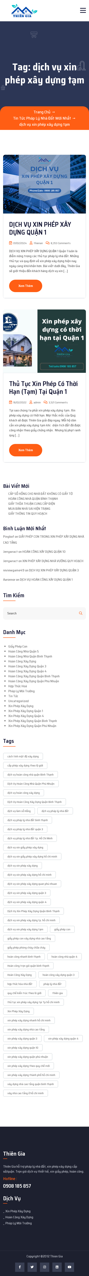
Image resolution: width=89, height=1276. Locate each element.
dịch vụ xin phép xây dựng (22, 865)
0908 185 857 (17, 1186)
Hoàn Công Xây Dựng (22, 661)
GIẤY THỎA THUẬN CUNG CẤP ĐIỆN (31, 503)
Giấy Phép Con (17, 646)
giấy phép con (62, 929)
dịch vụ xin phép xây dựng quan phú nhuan (32, 883)
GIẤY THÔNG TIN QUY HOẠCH (27, 513)
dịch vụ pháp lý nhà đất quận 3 (25, 829)
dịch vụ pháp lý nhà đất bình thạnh (27, 820)
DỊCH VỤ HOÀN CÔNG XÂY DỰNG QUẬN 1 (46, 579)
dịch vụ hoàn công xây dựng (23, 792)
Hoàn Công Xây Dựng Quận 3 (27, 666)
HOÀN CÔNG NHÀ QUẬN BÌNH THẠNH (33, 498)
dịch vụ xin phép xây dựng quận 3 (26, 893)
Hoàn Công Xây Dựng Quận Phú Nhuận (33, 681)
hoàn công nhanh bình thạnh (24, 956)
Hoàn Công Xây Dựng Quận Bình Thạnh (34, 676)
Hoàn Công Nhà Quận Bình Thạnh (30, 656)
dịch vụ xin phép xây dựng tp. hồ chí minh (31, 920)
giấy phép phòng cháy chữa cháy (26, 947)
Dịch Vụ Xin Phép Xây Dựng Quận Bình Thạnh (33, 911)
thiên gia (57, 993)
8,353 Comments (60, 243)
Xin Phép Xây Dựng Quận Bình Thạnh (32, 720)
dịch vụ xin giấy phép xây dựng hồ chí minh (32, 856)
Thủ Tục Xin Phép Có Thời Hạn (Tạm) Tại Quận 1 (43, 388)
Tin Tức (13, 696)
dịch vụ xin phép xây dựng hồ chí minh (29, 874)
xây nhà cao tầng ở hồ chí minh (25, 1093)
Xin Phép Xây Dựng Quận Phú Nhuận (32, 725)
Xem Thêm (25, 285)
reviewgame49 (13, 570)
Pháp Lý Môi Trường (21, 691)
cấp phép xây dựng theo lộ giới (25, 765)
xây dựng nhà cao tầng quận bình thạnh (30, 1084)
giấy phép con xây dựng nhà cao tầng (29, 938)
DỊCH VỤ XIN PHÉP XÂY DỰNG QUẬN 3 (54, 570)
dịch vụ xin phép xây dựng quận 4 (27, 902)
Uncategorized (18, 701)
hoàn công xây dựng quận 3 (59, 975)
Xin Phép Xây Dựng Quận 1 (25, 711)
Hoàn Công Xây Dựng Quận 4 (27, 671)
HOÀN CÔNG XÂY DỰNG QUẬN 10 (44, 551)
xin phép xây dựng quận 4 (63, 1038)
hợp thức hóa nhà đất (19, 984)
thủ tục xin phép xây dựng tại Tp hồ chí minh (33, 1002)
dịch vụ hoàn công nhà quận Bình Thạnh (30, 774)
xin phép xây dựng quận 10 (22, 1047)
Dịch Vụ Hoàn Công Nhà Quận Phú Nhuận (30, 783)
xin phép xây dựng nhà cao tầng (26, 1029)
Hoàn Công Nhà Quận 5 (23, 651)
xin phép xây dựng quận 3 (22, 1038)
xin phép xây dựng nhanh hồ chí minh (29, 1020)
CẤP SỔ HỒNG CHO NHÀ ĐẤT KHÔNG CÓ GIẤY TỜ (40, 493)
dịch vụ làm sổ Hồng (19, 811)
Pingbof (8, 536)
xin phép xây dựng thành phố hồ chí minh (31, 1075)
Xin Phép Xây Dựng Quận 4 (26, 715)
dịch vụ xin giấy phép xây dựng (25, 847)
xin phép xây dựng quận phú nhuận (27, 1056)
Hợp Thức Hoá (17, 686)
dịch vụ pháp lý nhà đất (55, 811)
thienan (38, 243)
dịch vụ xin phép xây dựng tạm (25, 929)
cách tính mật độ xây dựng (23, 756)
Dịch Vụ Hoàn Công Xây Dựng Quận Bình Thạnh (34, 802)
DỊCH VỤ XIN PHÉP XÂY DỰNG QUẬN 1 (40, 228)
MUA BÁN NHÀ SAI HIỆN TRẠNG (29, 508)
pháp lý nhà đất (52, 984)
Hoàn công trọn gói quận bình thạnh (28, 965)
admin (37, 402)
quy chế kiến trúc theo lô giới (24, 993)
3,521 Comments (58, 402)
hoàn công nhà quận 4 (64, 956)
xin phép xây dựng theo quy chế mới (28, 1066)
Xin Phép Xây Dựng (21, 706)
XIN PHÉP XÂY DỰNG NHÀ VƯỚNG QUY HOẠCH (52, 561)
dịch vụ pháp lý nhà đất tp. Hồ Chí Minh (30, 838)
